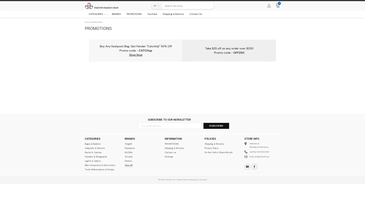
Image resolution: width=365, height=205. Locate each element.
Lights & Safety (93, 161)
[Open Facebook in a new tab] (254, 167)
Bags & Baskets (93, 144)
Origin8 (128, 144)
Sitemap (169, 156)
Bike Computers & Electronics (100, 165)
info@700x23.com (262, 157)
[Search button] (210, 6)
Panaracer (130, 148)
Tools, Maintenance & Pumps (99, 169)
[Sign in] (269, 6)
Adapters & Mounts (95, 148)
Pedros (128, 161)
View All (129, 165)
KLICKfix (129, 152)
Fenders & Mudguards (96, 156)
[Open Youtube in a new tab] (247, 167)
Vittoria (128, 156)
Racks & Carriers (93, 152)
